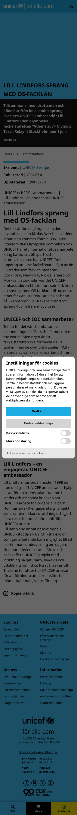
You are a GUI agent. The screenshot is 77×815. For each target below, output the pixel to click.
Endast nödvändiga (38, 423)
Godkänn (38, 411)
